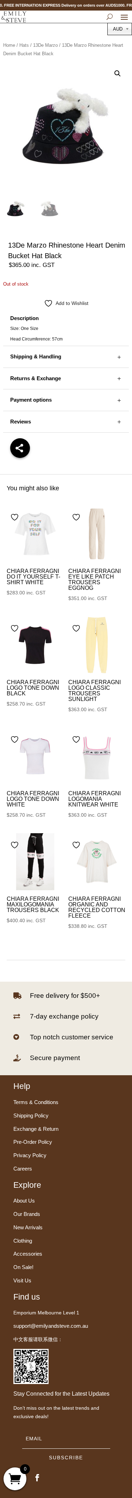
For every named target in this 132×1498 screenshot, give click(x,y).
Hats (24, 45)
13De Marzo (45, 45)
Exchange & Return (35, 1129)
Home (9, 45)
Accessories (27, 1254)
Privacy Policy (29, 1155)
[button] (117, 73)
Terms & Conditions (35, 1102)
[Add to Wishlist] (15, 517)
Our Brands (26, 1214)
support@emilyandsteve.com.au (50, 1326)
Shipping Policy (31, 1115)
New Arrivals (28, 1227)
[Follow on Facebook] (37, 1478)
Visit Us (22, 1280)
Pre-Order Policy (32, 1142)
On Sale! (23, 1267)
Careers (22, 1169)
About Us (24, 1201)
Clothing (22, 1241)
